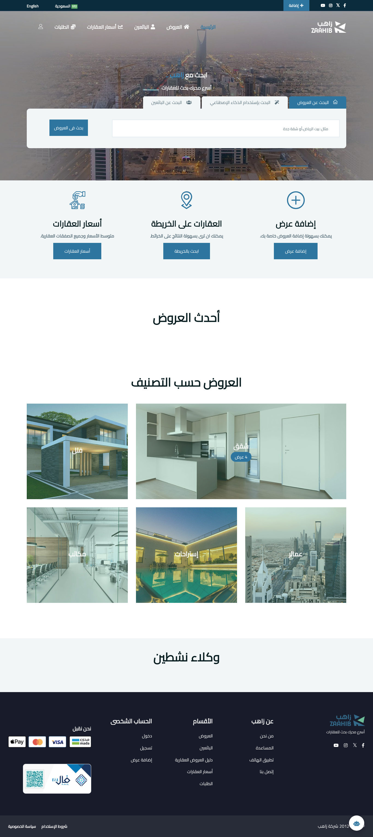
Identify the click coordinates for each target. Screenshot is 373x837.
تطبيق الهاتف (261, 760)
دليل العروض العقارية (194, 760)
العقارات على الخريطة (186, 223)
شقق (241, 446)
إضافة (294, 5)
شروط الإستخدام (54, 826)
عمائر (296, 554)
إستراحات (186, 554)
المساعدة (265, 748)
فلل (77, 450)
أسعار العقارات (101, 26)
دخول (147, 736)
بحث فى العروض (68, 128)
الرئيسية (208, 26)
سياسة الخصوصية (22, 826)
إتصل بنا (267, 771)
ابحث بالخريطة (186, 251)
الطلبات (62, 26)
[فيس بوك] (344, 5)
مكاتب (77, 554)
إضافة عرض (296, 223)
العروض (174, 26)
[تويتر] (338, 5)
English (33, 6)
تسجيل (146, 748)
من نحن (267, 736)
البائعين (141, 26)
